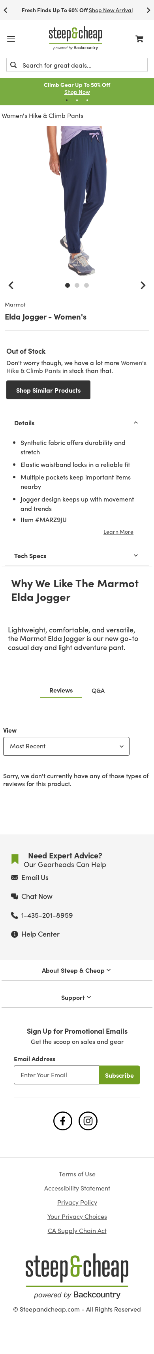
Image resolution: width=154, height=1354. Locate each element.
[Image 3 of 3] (86, 285)
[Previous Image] (11, 285)
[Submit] (13, 65)
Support (73, 997)
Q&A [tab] (98, 690)
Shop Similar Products (48, 390)
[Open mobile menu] (11, 39)
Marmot (15, 304)
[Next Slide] (148, 10)
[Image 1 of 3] (67, 285)
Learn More (118, 531)
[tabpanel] (77, 755)
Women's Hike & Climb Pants (42, 115)
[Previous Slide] (5, 10)
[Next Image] (142, 285)
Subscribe (119, 1075)
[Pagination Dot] (67, 100)
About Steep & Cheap (73, 970)
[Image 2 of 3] (77, 285)
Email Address (34, 1058)
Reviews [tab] (61, 689)
